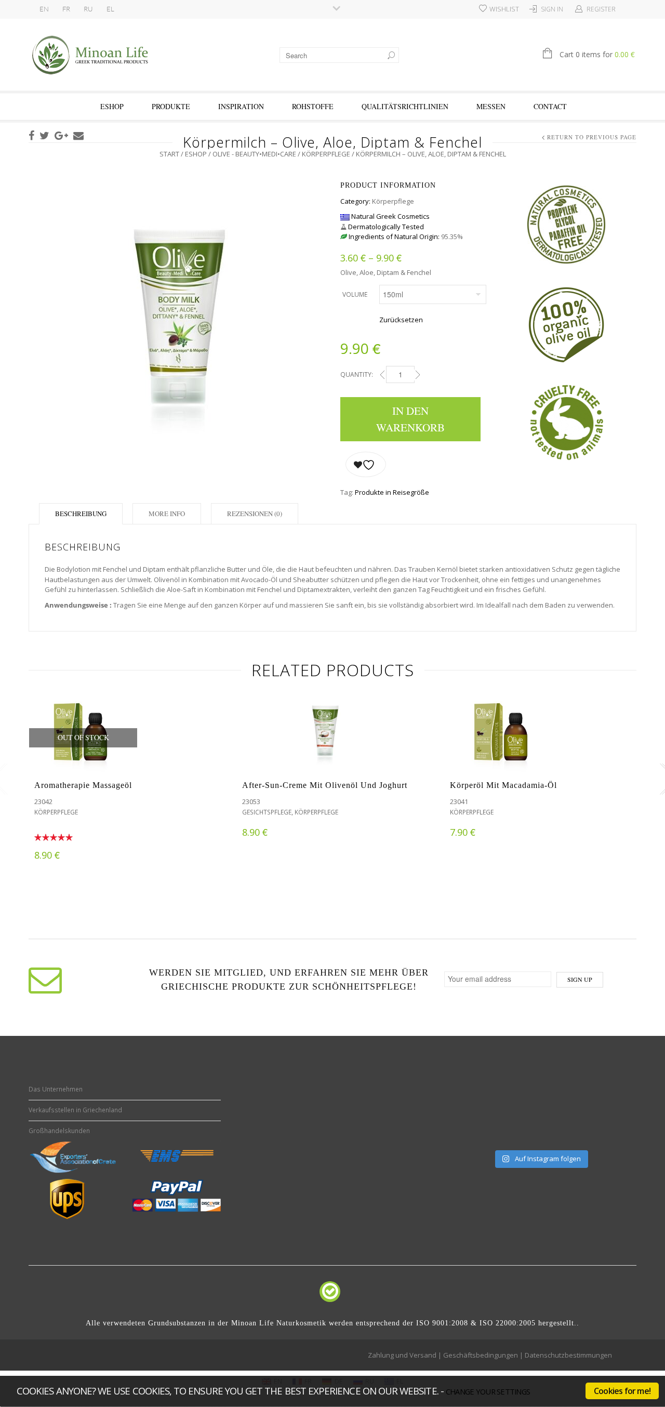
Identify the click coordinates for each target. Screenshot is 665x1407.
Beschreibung (81, 513)
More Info (167, 513)
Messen (491, 106)
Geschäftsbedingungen (480, 1355)
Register (601, 9)
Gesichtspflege (266, 812)
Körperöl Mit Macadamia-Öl (503, 785)
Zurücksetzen (401, 319)
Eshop (112, 106)
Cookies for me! (622, 1391)
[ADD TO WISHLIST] (365, 464)
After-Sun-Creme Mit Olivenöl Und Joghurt (324, 785)
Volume (354, 294)
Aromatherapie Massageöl (83, 785)
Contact (550, 106)
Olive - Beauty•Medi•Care (254, 154)
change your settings (488, 1391)
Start (169, 154)
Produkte (171, 106)
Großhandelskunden (59, 1130)
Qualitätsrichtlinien (405, 106)
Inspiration (241, 106)
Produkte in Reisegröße (392, 492)
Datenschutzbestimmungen (568, 1355)
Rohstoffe (313, 106)
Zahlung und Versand (402, 1355)
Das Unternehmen (56, 1089)
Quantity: (356, 374)
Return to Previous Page (591, 137)
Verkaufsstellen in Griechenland (75, 1110)
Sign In (552, 9)
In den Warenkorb (410, 419)
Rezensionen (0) (254, 513)
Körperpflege (326, 154)
